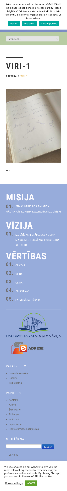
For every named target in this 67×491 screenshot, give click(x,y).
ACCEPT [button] (31, 483)
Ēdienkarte (15, 409)
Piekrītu (14, 23)
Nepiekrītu (29, 23)
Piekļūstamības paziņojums (24, 429)
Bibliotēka (14, 414)
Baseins (13, 378)
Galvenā (11, 76)
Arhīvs (12, 404)
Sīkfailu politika (48, 23)
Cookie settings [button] (14, 483)
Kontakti (13, 400)
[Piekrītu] (62, 15)
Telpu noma (15, 382)
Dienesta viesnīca (18, 373)
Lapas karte (15, 424)
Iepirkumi (14, 419)
